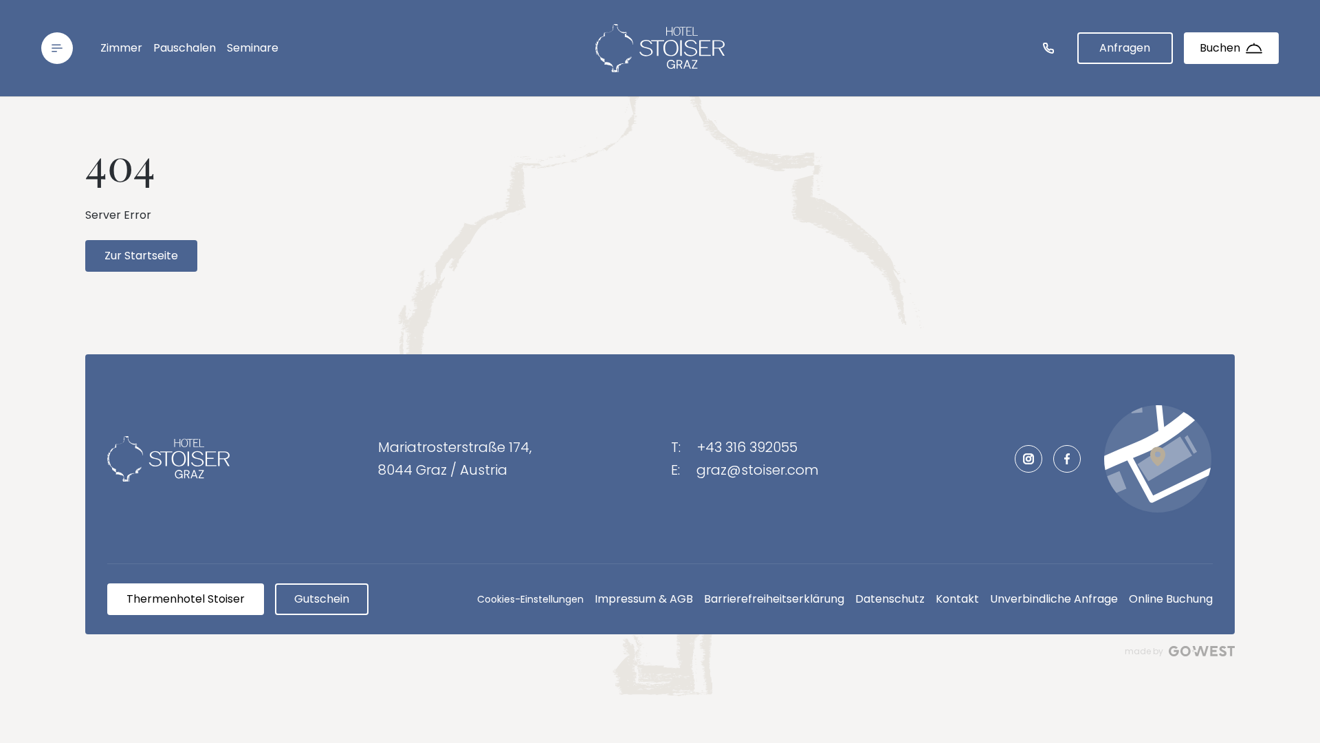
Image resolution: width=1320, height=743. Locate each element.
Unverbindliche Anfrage (1054, 599)
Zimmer (121, 48)
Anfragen (1124, 48)
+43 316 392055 (747, 447)
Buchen (1220, 48)
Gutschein (321, 599)
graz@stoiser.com (757, 470)
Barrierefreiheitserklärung (774, 599)
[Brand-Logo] (660, 48)
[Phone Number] (1048, 48)
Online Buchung (1171, 599)
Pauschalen (184, 48)
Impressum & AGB (644, 599)
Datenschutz (890, 599)
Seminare (252, 48)
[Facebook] (1067, 459)
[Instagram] (1028, 459)
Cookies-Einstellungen (530, 599)
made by (1144, 651)
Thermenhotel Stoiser (185, 599)
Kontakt (957, 599)
